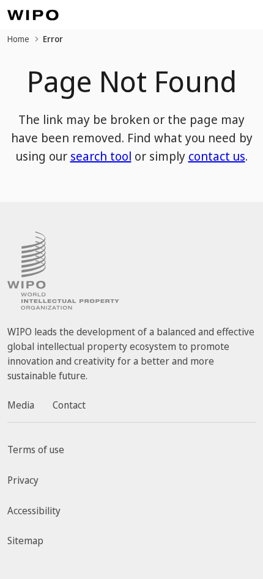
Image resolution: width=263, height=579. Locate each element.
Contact (69, 405)
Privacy (23, 480)
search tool (101, 156)
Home (18, 39)
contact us (216, 156)
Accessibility (34, 510)
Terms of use (35, 449)
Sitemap (25, 540)
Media (20, 405)
